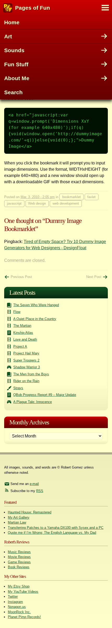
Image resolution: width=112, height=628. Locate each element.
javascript (14, 203)
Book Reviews (18, 567)
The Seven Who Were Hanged (36, 305)
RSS (39, 491)
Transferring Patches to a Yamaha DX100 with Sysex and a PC (55, 528)
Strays (18, 388)
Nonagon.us (17, 607)
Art (8, 36)
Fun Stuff (16, 64)
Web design (37, 203)
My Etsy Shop (18, 586)
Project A (20, 346)
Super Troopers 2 (26, 360)
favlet (91, 197)
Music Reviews (19, 552)
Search (13, 92)
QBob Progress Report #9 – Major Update (44, 395)
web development (66, 203)
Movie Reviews (19, 557)
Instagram (15, 602)
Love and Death (25, 339)
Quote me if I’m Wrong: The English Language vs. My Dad (52, 533)
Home (12, 22)
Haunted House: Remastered (29, 512)
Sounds (14, 50)
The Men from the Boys (31, 374)
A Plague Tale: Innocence (32, 402)
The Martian (22, 326)
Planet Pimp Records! (24, 617)
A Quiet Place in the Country (34, 319)
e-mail (34, 484)
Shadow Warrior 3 (26, 367)
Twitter (13, 597)
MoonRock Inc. (19, 612)
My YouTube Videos (23, 592)
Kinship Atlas (23, 333)
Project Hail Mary (26, 353)
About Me (16, 78)
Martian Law (17, 522)
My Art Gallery (18, 517)
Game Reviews (19, 562)
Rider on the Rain (26, 381)
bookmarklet (71, 197)
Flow (16, 312)
